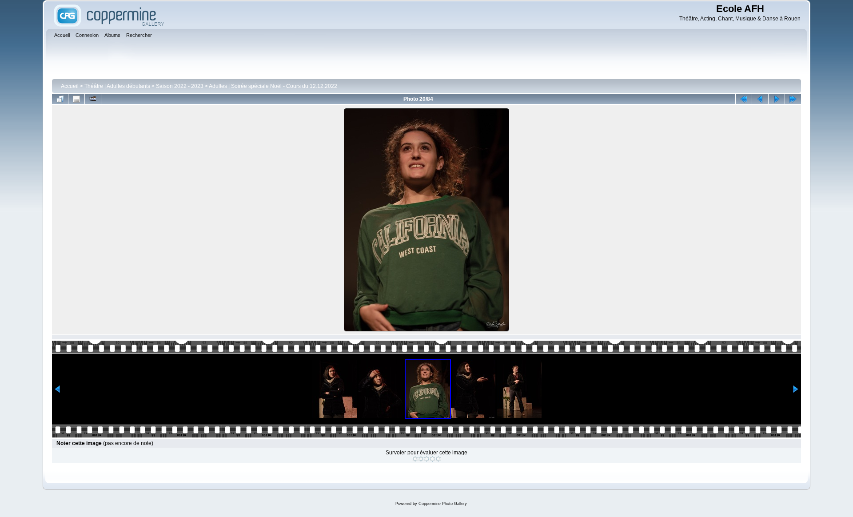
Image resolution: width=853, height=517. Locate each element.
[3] (427, 459)
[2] (421, 459)
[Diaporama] (93, 99)
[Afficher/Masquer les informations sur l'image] (76, 99)
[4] (432, 459)
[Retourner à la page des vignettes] (60, 99)
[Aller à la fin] (793, 99)
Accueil (70, 86)
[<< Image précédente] (760, 99)
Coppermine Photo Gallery (443, 503)
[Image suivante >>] (777, 99)
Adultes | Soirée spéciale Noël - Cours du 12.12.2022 (273, 86)
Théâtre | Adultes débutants (117, 86)
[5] (438, 459)
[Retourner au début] (744, 99)
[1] (415, 459)
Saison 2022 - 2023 (179, 86)
